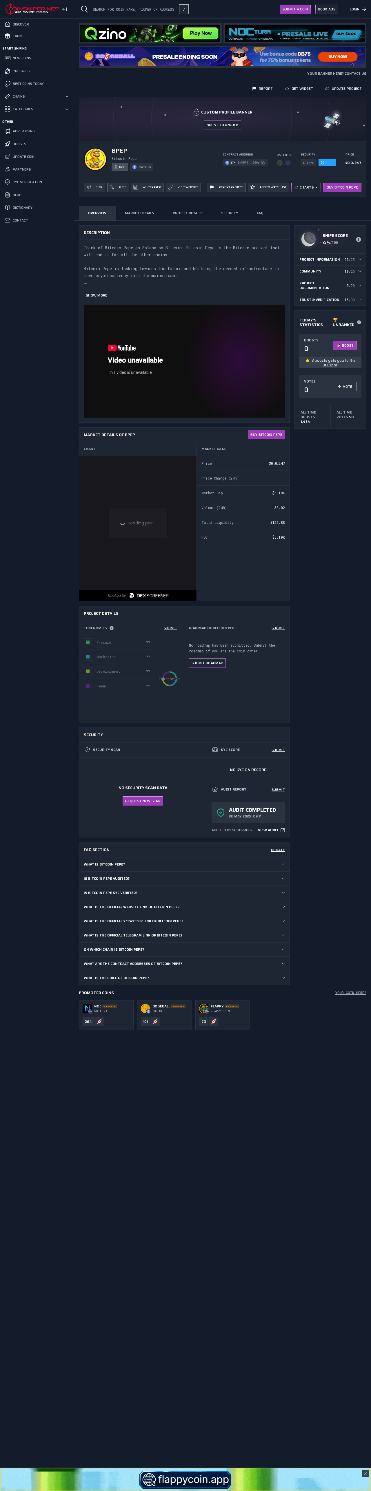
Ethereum (144, 167)
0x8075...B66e (248, 162)
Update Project (347, 88)
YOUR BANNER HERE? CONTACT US (336, 73)
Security (229, 213)
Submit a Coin (295, 9)
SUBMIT (170, 628)
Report (266, 88)
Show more (97, 295)
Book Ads (326, 9)
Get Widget (302, 88)
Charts (307, 187)
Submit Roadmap (207, 663)
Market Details (139, 213)
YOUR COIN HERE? (350, 992)
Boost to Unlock (223, 124)
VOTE (347, 386)
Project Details (188, 213)
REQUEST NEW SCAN (143, 801)
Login (354, 9)
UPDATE (278, 849)
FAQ (260, 213)
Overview (97, 213)
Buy (266, 434)
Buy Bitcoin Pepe (342, 187)
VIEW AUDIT (268, 830)
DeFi (122, 167)
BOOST (348, 345)
